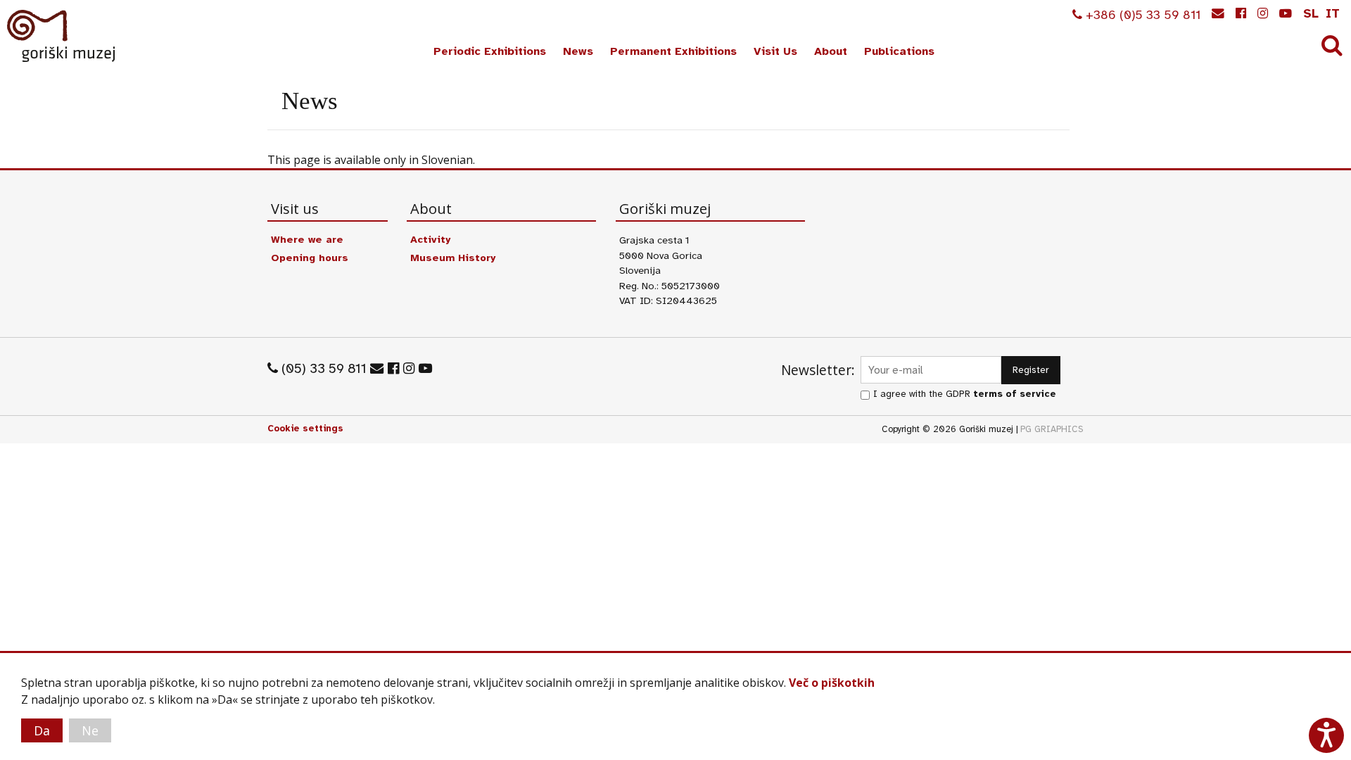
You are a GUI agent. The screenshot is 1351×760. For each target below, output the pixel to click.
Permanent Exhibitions (673, 51)
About (830, 51)
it (1333, 13)
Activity (430, 239)
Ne (90, 730)
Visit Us (775, 51)
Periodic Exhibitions (489, 51)
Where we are (307, 239)
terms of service (1014, 394)
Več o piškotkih (832, 682)
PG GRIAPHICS (1052, 429)
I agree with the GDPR (964, 394)
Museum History (452, 257)
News (578, 51)
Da (42, 730)
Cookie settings (305, 428)
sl (1311, 13)
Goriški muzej (62, 36)
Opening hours (309, 257)
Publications (899, 51)
